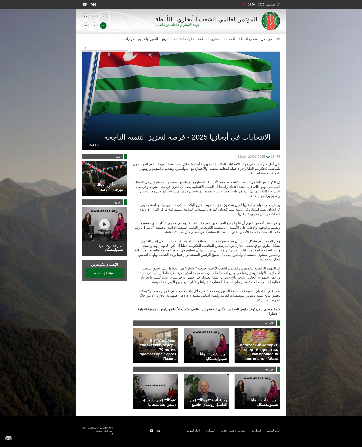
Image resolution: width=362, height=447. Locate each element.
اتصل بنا (256, 430)
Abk (85, 26)
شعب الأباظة (248, 39)
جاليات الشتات (184, 39)
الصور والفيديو (148, 39)
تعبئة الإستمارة (104, 273)
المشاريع (210, 430)
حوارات (129, 39)
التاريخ (166, 39)
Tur (103, 17)
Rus (85, 17)
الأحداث (229, 39)
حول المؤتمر (273, 430)
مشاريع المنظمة (209, 39)
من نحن (266, 39)
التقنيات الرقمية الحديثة (233, 430)
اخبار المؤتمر (193, 430)
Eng (94, 17)
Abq (94, 26)
